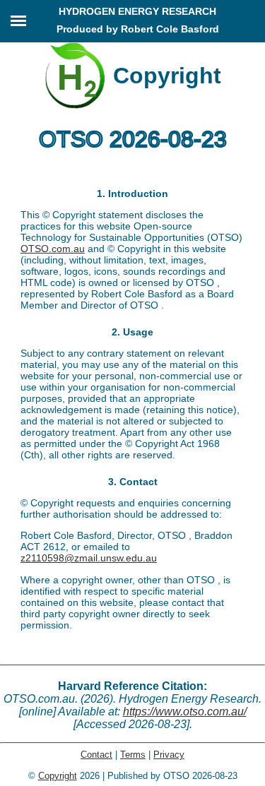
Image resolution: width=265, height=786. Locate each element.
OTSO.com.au (52, 248)
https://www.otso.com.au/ (185, 711)
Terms (133, 754)
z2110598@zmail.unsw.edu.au (88, 558)
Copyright (57, 775)
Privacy (168, 754)
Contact (96, 754)
